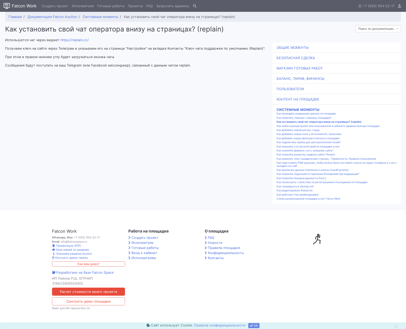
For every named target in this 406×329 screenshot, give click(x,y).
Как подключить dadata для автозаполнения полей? (309, 142)
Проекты (135, 6)
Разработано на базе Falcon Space (85, 272)
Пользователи (290, 89)
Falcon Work (24, 5)
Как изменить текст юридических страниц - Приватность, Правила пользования (326, 158)
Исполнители (83, 6)
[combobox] (378, 28)
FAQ (149, 6)
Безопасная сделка (296, 58)
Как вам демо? (88, 264)
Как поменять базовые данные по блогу (301, 178)
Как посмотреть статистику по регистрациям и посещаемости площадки (322, 182)
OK (255, 325)
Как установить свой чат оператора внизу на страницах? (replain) (319, 121)
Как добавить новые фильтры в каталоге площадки (308, 138)
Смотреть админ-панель (71, 257)
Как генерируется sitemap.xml (295, 186)
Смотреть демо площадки (88, 301)
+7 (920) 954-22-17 (378, 6)
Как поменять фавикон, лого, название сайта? (305, 150)
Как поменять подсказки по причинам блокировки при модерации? (318, 174)
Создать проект (55, 6)
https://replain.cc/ (74, 40)
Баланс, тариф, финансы (300, 78)
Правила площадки (224, 248)
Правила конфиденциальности (220, 325)
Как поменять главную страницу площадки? (304, 117)
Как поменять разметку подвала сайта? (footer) (306, 154)
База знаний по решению (72, 249)
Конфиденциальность (226, 253)
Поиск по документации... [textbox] (377, 28)
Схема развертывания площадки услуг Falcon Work (308, 198)
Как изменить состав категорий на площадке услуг (308, 146)
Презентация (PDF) (68, 245)
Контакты (216, 258)
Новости (215, 243)
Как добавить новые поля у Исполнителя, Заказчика (309, 134)
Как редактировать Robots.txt (295, 190)
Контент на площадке (298, 99)
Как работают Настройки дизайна (297, 194)
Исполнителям (144, 258)
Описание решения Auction (73, 253)
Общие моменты (293, 47)
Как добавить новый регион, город (298, 130)
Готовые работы (111, 6)
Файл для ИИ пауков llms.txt (71, 308)
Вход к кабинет (144, 253)
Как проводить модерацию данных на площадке (306, 113)
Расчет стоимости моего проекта (88, 292)
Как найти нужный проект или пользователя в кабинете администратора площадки (328, 126)
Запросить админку (172, 6)
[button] (399, 6)
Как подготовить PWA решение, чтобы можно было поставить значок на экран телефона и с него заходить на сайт (336, 164)
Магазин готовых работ (300, 68)
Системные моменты (298, 109)
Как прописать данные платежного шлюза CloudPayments (312, 170)
